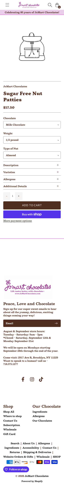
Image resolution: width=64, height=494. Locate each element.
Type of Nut (10, 148)
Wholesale (9, 429)
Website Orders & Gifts (18, 457)
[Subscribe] (56, 323)
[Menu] (7, 4)
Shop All (8, 412)
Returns (15, 452)
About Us (29, 443)
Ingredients (39, 412)
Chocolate (9, 118)
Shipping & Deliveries (37, 452)
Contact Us (10, 421)
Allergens (38, 416)
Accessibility (30, 448)
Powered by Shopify (32, 481)
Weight (7, 133)
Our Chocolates (42, 421)
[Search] (49, 4)
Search (15, 443)
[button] (32, 165)
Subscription (11, 425)
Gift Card (9, 434)
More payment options (17, 221)
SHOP (57, 457)
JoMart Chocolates (37, 476)
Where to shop (12, 416)
